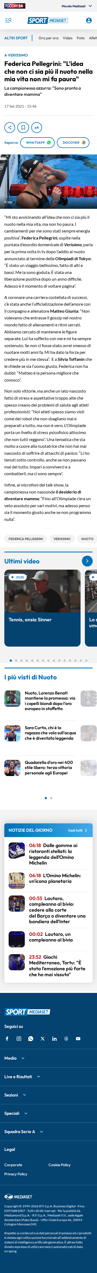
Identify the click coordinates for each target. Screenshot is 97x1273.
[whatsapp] (30, 1038)
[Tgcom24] (14, 6)
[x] (42, 1038)
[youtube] (78, 1038)
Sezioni (11, 1095)
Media (10, 1058)
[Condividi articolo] (9, 127)
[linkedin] (54, 1038)
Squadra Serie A (19, 1131)
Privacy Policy (15, 1174)
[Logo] (48, 20)
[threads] (66, 1038)
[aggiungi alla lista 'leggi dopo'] (23, 127)
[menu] (8, 20)
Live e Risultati (18, 1076)
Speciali (11, 1113)
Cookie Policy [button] (59, 1164)
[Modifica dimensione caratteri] (36, 127)
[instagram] (19, 1038)
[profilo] (89, 20)
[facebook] (7, 1038)
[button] (48, 20)
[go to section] (87, 561)
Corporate (13, 1164)
